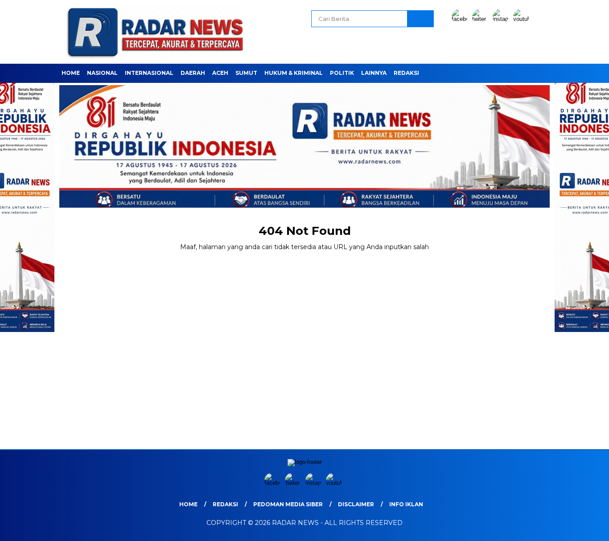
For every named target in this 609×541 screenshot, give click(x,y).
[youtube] (522, 19)
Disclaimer (356, 504)
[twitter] (481, 19)
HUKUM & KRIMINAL (293, 73)
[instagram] (502, 19)
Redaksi (406, 73)
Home (71, 73)
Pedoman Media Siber (288, 504)
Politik (342, 73)
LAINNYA (374, 73)
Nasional (102, 73)
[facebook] (461, 19)
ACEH (220, 73)
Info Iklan (406, 504)
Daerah (193, 73)
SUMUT (246, 73)
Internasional (149, 73)
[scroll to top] (583, 527)
